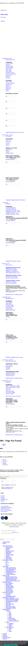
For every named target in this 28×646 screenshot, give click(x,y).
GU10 (7, 562)
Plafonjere (8, 548)
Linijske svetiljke (9, 554)
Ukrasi (10, 631)
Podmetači (11, 623)
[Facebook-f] (2, 518)
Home (4, 459)
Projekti (4, 635)
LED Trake (8, 593)
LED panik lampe (10, 604)
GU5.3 (7, 565)
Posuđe (7, 610)
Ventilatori (8, 553)
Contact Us (5, 464)
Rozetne (7, 556)
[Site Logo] (4, 10)
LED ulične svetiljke (10, 606)
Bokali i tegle (12, 618)
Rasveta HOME (6, 609)
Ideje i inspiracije (7, 637)
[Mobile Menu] (1, 7)
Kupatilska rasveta (10, 551)
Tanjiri (10, 614)
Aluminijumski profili (11, 596)
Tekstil (7, 622)
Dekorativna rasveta (7, 58)
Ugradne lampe (9, 589)
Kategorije (8, 203)
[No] (17, 645)
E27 (7, 561)
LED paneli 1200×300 (11, 569)
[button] (1, 538)
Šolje (10, 611)
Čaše (10, 613)
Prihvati (6, 645)
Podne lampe (9, 558)
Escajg (10, 617)
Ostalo (10, 626)
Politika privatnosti (13, 645)
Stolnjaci (11, 624)
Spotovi (7, 549)
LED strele (8, 602)
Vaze (10, 629)
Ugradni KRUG (9, 573)
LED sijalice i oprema (8, 135)
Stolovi (10, 628)
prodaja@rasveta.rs (9, 487)
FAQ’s (4, 462)
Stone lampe (8, 557)
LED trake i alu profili (8, 359)
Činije (10, 615)
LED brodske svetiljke (11, 607)
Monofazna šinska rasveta (13, 275)
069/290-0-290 (8, 488)
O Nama (5, 633)
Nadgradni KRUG (10, 570)
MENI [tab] (4, 543)
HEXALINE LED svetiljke (12, 600)
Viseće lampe (9, 588)
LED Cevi (8, 605)
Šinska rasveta (9, 265)
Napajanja (8, 595)
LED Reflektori (9, 583)
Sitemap (5, 463)
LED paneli (5, 202)
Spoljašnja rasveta (7, 297)
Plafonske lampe (9, 585)
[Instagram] (6, 518)
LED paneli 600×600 (10, 567)
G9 (6, 563)
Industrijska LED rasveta (8, 597)
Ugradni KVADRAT (10, 574)
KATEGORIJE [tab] (6, 542)
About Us (5, 461)
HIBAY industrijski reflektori (12, 598)
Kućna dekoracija (10, 627)
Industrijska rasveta (7, 380)
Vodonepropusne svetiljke (11, 601)
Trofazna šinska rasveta (13, 280)
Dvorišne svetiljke (10, 587)
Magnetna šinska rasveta (13, 267)
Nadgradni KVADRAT (11, 571)
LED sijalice (8, 136)
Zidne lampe (8, 552)
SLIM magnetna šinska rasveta (13, 580)
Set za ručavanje (12, 619)
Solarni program (9, 591)
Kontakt (5, 638)
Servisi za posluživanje (14, 620)
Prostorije (5, 636)
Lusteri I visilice (9, 547)
